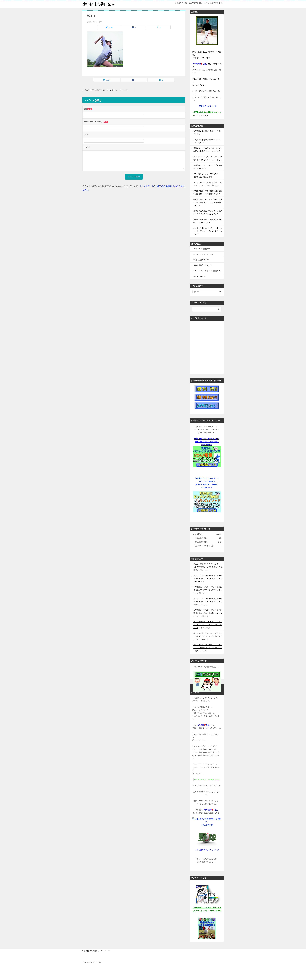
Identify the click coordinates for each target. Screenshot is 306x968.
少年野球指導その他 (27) (202, 265)
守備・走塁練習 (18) (201, 260)
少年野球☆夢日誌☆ (98, 4)
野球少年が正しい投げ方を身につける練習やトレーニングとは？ (106, 90)
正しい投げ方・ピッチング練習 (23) (206, 271)
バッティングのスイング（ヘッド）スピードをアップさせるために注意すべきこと (207, 231)
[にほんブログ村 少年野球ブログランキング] (206, 822)
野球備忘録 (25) (199, 276)
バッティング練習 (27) (201, 249)
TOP (93, 951)
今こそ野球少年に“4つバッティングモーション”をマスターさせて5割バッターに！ (207, 625)
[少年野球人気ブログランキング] (206, 837)
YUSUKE (196, 581)
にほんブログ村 (207, 825)
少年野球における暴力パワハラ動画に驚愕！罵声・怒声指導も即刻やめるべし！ (207, 590)
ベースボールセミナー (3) (203, 254)
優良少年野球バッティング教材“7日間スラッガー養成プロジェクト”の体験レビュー (207, 202)
